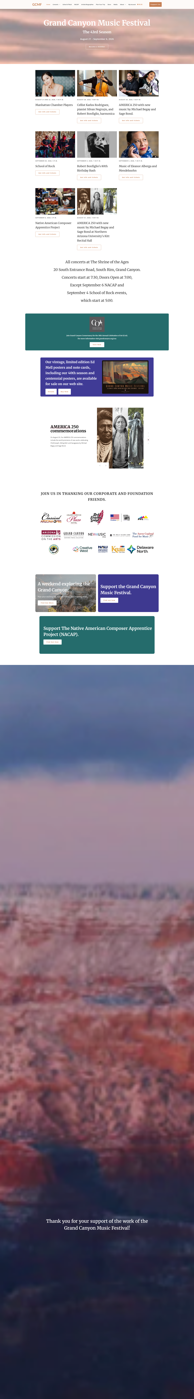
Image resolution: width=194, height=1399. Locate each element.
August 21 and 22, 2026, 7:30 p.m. (49, 100)
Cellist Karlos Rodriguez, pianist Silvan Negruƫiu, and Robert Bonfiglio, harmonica (95, 109)
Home (48, 4)
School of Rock (67, 4)
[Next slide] (106, 465)
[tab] (148, 433)
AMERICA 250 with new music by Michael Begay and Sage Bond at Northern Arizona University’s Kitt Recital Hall (95, 231)
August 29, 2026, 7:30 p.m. (130, 100)
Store (109, 4)
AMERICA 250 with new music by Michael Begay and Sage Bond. (137, 109)
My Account (132, 4)
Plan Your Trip (100, 4)
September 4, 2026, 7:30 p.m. (89, 161)
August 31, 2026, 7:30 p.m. (88, 218)
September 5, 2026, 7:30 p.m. (131, 161)
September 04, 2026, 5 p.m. (46, 161)
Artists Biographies (87, 4)
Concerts (55, 4)
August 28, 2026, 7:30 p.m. (88, 100)
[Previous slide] (100, 465)
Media (116, 4)
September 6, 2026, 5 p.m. (46, 218)
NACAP (76, 4)
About (122, 4)
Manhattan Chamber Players (54, 105)
